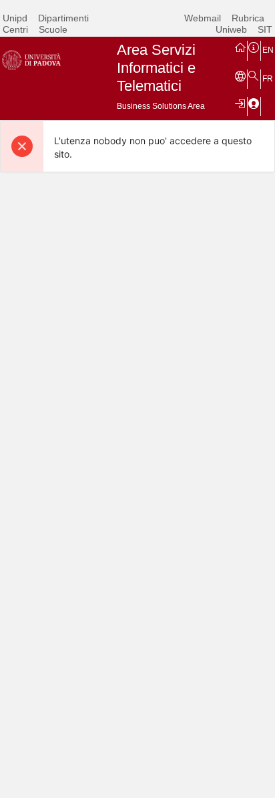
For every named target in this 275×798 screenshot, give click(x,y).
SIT (265, 29)
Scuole (53, 29)
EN (268, 50)
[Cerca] (253, 75)
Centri (15, 29)
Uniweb (231, 29)
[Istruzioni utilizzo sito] (253, 47)
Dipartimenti (63, 18)
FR (267, 78)
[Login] (240, 103)
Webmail (202, 18)
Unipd (15, 18)
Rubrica (248, 18)
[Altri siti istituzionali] (240, 75)
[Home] (240, 47)
